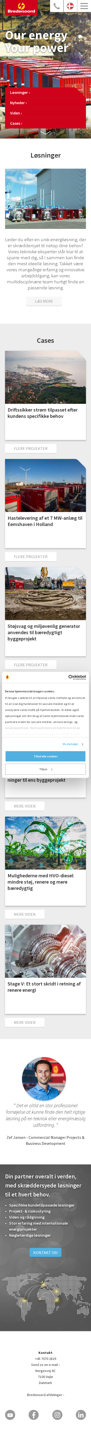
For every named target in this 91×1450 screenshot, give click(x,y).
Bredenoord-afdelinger (44, 1395)
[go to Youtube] (10, 1415)
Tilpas (43, 769)
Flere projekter (31, 448)
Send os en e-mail (44, 1364)
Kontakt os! (45, 1252)
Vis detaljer (70, 744)
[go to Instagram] (57, 1415)
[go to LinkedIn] (81, 1415)
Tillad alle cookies (46, 756)
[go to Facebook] (34, 1415)
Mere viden (25, 806)
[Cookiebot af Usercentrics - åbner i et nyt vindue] (65, 677)
